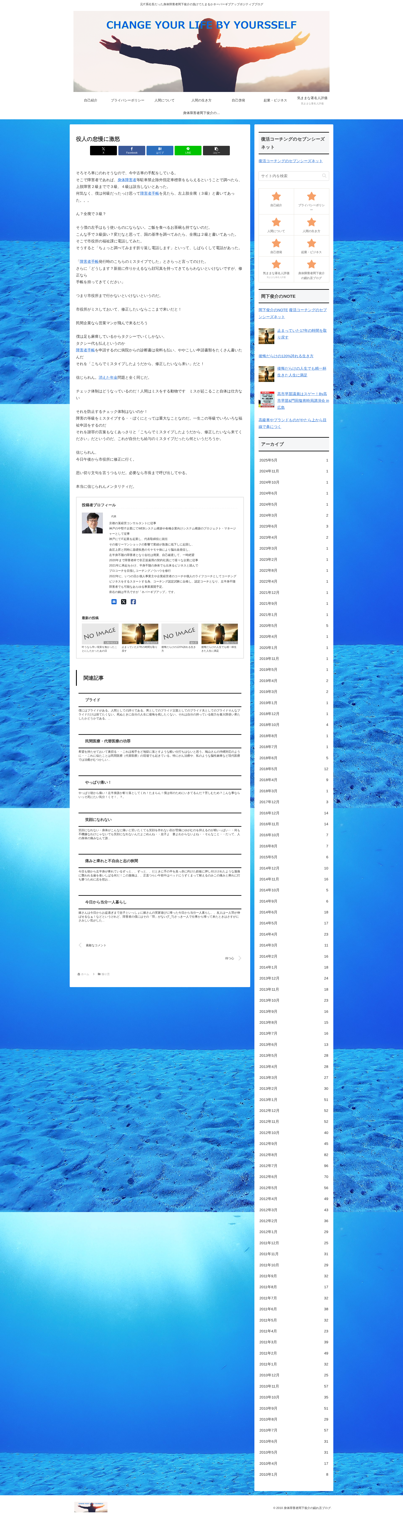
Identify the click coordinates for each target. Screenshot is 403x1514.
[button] (216, 150)
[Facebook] (133, 602)
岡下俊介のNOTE (273, 310)
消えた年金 (108, 377)
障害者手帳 (149, 193)
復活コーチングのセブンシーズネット (291, 161)
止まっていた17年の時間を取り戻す (139, 649)
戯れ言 (194, 643)
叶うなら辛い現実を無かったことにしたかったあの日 (99, 649)
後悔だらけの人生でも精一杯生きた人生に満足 (219, 649)
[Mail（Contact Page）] (114, 602)
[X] (123, 602)
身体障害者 (127, 180)
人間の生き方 (111, 643)
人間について (230, 643)
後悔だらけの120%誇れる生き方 (178, 649)
